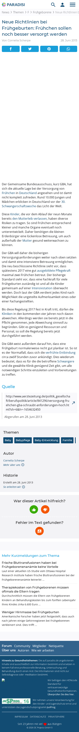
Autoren (23, 650)
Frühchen (8, 193)
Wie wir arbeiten (42, 650)
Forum (7, 646)
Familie (67, 440)
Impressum (21, 716)
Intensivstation (42, 288)
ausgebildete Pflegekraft (54, 271)
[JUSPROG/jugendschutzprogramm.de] (16, 701)
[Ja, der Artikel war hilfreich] (34, 509)
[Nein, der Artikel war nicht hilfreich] (45, 509)
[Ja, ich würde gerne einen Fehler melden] (39, 531)
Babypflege (23, 440)
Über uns (9, 650)
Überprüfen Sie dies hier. (61, 694)
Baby (8, 440)
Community (22, 646)
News (5, 12)
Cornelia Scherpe (13, 460)
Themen (18, 12)
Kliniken (7, 314)
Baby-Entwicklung (46, 440)
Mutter (27, 241)
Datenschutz (38, 716)
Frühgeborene (42, 12)
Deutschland (28, 193)
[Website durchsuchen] (53, 4)
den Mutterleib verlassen (29, 219)
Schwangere (65, 361)
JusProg (51, 707)
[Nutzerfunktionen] (62, 4)
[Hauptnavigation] (72, 4)
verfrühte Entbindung (61, 353)
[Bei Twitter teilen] (30, 49)
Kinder (14, 214)
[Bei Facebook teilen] (11, 49)
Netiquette (56, 646)
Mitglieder (39, 646)
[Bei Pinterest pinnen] (49, 49)
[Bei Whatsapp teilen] (68, 49)
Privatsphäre (56, 716)
